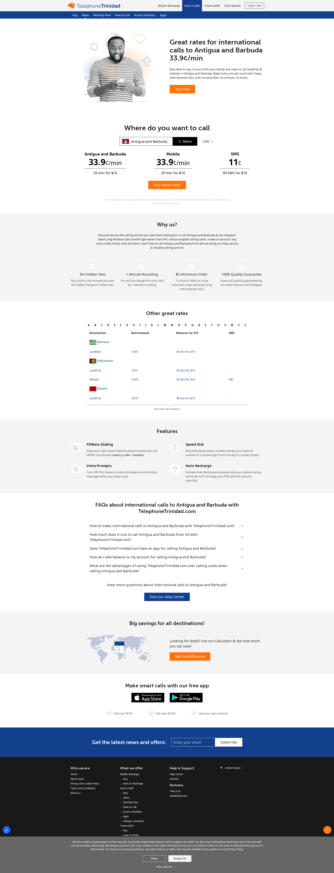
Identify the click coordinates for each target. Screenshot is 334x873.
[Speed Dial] (175, 447)
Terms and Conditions (82, 788)
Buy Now (182, 89)
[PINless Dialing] (75, 447)
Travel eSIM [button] (212, 6)
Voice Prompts (99, 465)
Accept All (179, 858)
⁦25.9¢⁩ (134, 398)
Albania (102, 388)
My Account (77, 778)
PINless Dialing (99, 444)
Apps (163, 15)
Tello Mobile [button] (232, 6)
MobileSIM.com (178, 795)
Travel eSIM (126, 825)
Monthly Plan (102, 15)
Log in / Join (254, 5)
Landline (95, 352)
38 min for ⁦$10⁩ (185, 398)
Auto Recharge (199, 465)
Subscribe (228, 742)
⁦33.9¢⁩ (134, 352)
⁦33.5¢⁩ (134, 370)
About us (75, 793)
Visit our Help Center (167, 596)
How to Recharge (133, 783)
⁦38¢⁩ (231, 379)
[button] (192, 5)
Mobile (94, 379)
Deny (154, 858)
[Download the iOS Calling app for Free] (147, 697)
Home (73, 774)
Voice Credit (127, 788)
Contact (174, 778)
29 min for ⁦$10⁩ (185, 352)
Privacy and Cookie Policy (84, 783)
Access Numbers (145, 15)
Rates (126, 797)
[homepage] (95, 5)
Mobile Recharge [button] (169, 6)
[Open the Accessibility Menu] (7, 830)
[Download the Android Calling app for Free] (186, 697)
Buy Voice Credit (167, 185)
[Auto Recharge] (175, 468)
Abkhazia (103, 342)
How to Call (122, 15)
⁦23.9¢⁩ (134, 379)
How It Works (131, 835)
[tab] (89, 325)
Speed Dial (195, 444)
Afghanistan (105, 361)
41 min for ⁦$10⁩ (185, 379)
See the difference (190, 656)
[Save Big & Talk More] (119, 649)
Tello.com (175, 791)
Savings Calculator (133, 821)
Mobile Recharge (129, 774)
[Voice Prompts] (75, 468)
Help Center (176, 774)
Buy (75, 15)
